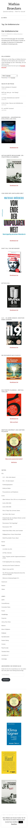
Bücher (3, 541)
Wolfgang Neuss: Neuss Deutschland (12, 534)
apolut (2, 599)
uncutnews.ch (4, 655)
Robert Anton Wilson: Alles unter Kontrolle (13, 530)
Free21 (3, 610)
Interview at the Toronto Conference (11, 565)
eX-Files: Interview (7, 552)
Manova (3, 625)
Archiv (3, 495)
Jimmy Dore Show (6, 622)
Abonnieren (6, 679)
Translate (13, 77)
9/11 (2, 473)
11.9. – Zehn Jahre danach (9, 477)
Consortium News (5, 607)
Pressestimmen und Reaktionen (10, 492)
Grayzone (3, 618)
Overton (3, 644)
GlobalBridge (4, 614)
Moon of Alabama (5, 629)
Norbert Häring (5, 640)
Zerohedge (4, 659)
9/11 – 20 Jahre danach (8, 481)
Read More (14, 824)
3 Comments (4, 35)
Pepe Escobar (4, 647)
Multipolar (3, 633)
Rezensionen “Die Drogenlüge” (10, 523)
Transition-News (5, 651)
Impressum (4, 581)
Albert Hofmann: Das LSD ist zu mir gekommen (14, 499)
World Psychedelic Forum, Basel (11, 538)
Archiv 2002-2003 (7, 503)
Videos (3, 589)
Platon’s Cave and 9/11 (8, 569)
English (3, 545)
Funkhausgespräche (8, 484)
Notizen (3, 585)
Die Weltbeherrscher (9, 31)
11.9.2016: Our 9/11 (7, 549)
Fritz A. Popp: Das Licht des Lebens (11, 510)
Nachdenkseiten (5, 636)
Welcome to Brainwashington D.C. (11, 578)
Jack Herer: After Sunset (9, 514)
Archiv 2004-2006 (7, 506)
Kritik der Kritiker (7, 488)
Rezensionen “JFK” (7, 526)
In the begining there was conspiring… (12, 561)
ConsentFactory (5, 603)
